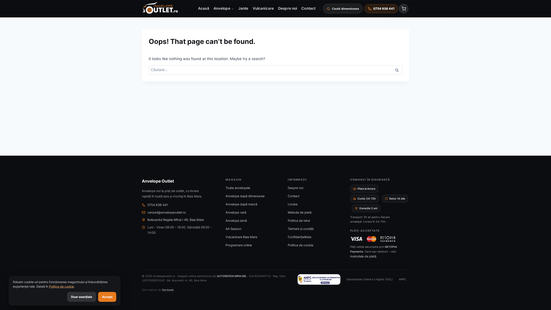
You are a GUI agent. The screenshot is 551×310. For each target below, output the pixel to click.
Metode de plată (299, 212)
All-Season (233, 229)
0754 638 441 (157, 205)
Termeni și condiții (301, 229)
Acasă (203, 8)
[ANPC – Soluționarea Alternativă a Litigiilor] (319, 279)
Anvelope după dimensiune (245, 196)
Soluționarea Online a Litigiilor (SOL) (370, 279)
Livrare (292, 204)
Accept (107, 297)
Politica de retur (299, 221)
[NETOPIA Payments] (388, 239)
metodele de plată (363, 256)
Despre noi (287, 8)
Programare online (239, 245)
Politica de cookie (300, 245)
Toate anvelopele (238, 188)
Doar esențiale (81, 297)
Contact (308, 8)
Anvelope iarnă (236, 221)
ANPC (402, 279)
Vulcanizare (263, 8)
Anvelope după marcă (241, 204)
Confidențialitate (299, 237)
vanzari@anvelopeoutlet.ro (166, 212)
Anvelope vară (236, 212)
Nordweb (168, 289)
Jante (243, 8)
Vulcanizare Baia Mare (241, 237)
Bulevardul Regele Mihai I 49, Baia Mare (175, 220)
